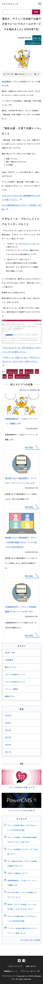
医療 (21, 371)
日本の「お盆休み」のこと (17, 873)
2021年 (8, 752)
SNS (4, 376)
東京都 (4, 81)
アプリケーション (12, 371)
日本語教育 (9, 660)
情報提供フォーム (10, 971)
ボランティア (29, 371)
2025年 (8, 723)
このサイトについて (14, 966)
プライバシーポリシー (29, 971)
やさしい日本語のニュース (15, 674)
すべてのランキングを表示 (30, 940)
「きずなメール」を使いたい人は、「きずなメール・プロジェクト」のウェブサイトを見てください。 (21, 361)
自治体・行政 (37, 38)
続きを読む (29, 447)
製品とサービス (10, 667)
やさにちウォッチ (10, 4)
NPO (7, 186)
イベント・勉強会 (11, 689)
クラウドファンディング (30, 244)
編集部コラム (10, 696)
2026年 (8, 715)
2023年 (8, 737)
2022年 (8, 745)
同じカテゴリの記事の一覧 (30, 390)
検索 (36, 12)
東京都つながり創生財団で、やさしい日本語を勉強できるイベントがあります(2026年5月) (21, 542)
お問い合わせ (31, 966)
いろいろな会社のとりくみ (33, 43)
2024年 (8, 730)
